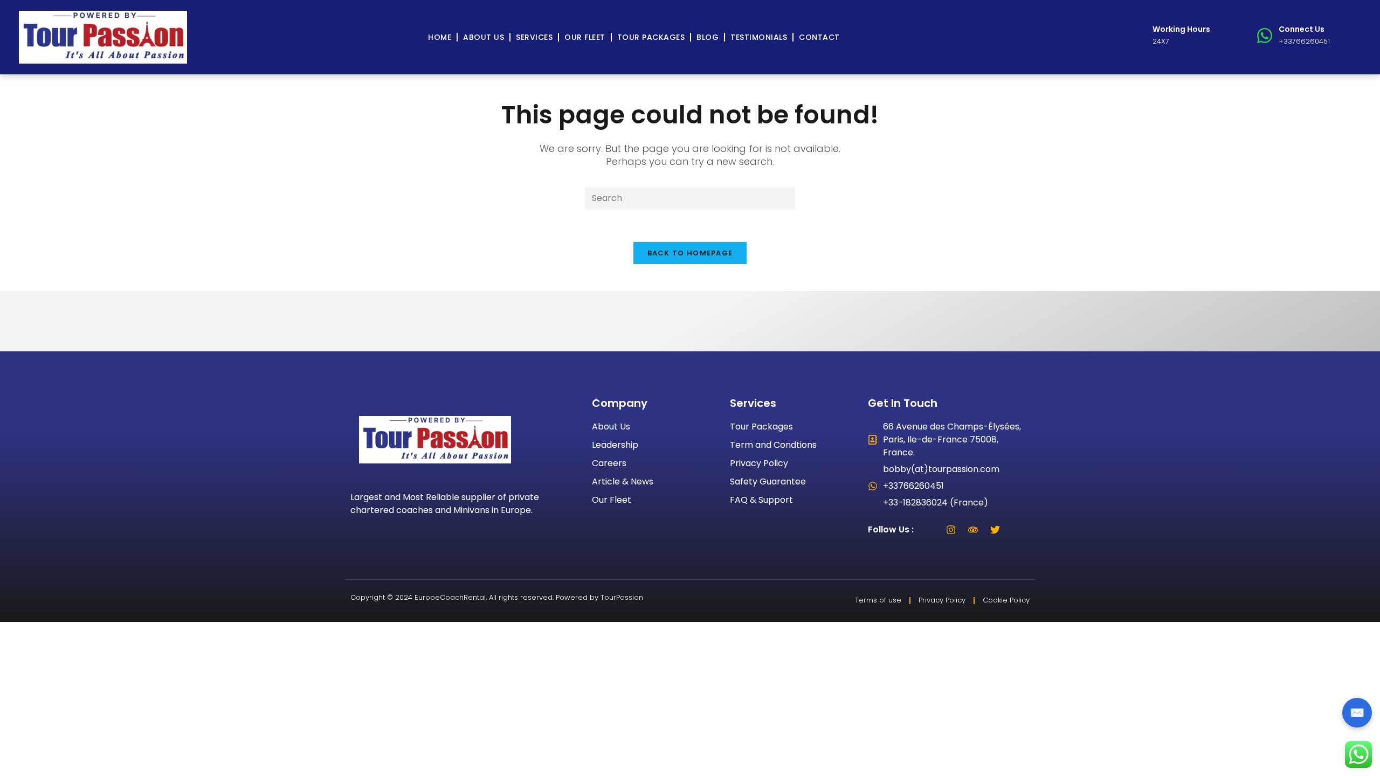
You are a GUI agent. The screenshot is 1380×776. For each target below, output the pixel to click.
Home (439, 37)
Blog (707, 37)
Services (534, 37)
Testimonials (758, 37)
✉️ (1357, 712)
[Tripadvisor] (973, 529)
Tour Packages (651, 37)
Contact (819, 37)
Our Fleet (584, 37)
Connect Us (1301, 29)
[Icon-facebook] (929, 529)
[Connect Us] (1264, 35)
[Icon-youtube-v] (1017, 529)
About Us (483, 37)
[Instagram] (951, 529)
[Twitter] (995, 529)
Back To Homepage (690, 253)
